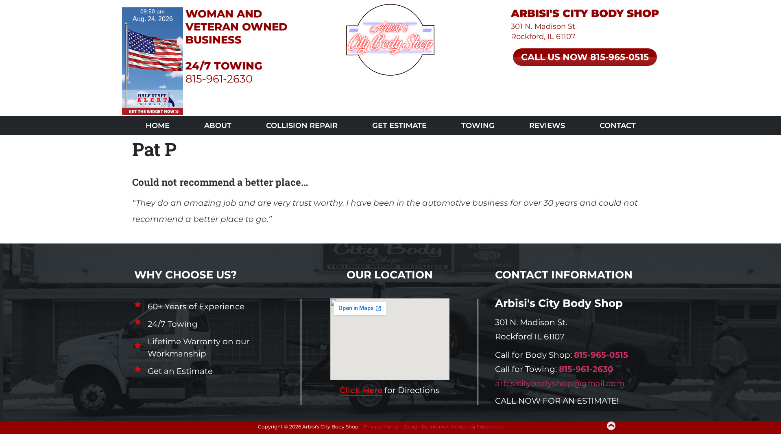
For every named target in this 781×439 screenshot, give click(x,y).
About (217, 125)
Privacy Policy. (381, 427)
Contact (618, 125)
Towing (478, 125)
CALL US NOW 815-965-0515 (585, 57)
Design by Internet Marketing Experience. (454, 427)
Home (158, 125)
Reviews (547, 125)
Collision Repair (302, 125)
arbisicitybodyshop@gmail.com (559, 383)
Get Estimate (399, 125)
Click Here (361, 390)
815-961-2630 (219, 78)
